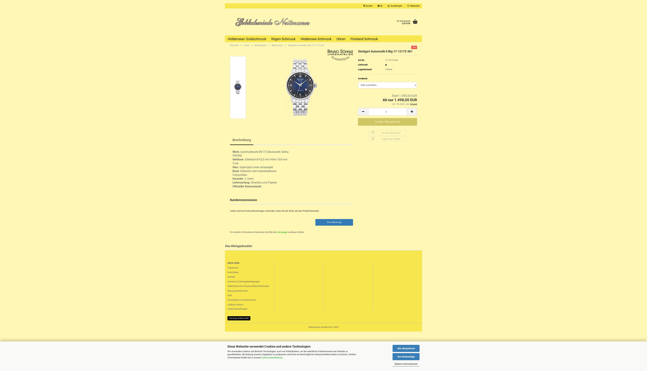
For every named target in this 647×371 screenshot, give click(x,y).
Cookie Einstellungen (237, 309)
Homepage (282, 232)
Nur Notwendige (406, 356)
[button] (380, 5)
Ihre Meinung (334, 222)
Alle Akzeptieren (406, 348)
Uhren (340, 39)
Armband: (363, 78)
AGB (229, 295)
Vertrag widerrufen (239, 318)
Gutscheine (232, 272)
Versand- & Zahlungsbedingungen (243, 281)
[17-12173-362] (301, 87)
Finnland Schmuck (364, 39)
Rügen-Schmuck (283, 39)
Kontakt (231, 277)
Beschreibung (242, 140)
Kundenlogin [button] (396, 6)
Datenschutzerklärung (271, 357)
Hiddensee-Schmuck (316, 39)
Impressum (232, 267)
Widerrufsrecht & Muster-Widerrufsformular (248, 286)
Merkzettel (414, 6)
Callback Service (235, 304)
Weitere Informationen (406, 364)
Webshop (313, 327)
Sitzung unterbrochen (237, 291)
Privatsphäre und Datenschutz (241, 300)
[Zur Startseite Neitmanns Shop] (274, 21)
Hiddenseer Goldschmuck (247, 39)
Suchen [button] (369, 6)
